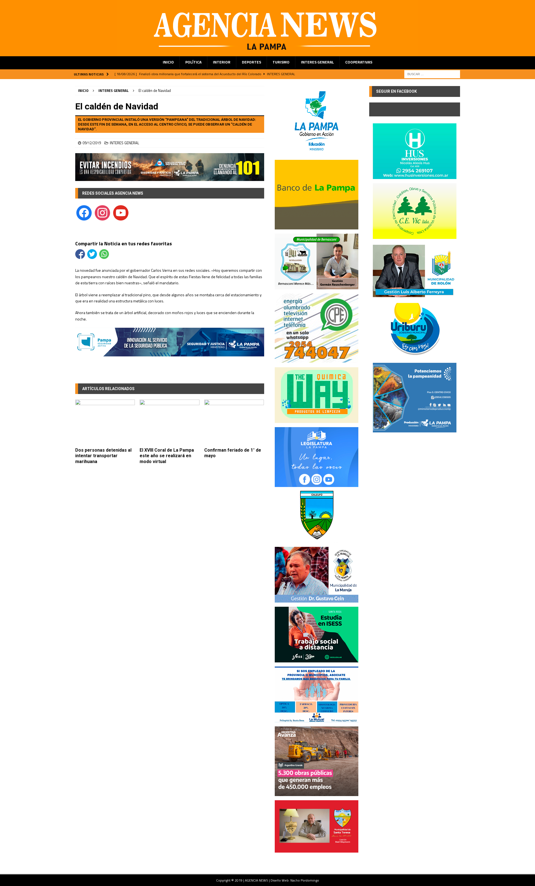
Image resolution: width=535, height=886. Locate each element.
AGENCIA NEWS (257, 880)
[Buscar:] (432, 74)
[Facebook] (84, 212)
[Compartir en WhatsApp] (104, 254)
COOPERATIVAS (358, 62)
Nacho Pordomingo (304, 880)
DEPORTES (251, 62)
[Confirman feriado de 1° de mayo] (234, 422)
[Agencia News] (267, 53)
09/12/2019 (91, 143)
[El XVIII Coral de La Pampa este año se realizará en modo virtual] (170, 422)
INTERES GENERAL (317, 62)
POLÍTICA (193, 62)
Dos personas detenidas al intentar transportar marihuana (103, 455)
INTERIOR (221, 62)
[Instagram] (102, 212)
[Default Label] (120, 212)
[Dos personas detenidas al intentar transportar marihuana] (105, 422)
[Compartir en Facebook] (80, 254)
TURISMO (281, 62)
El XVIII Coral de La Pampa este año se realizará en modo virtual (167, 455)
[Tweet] (92, 254)
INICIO (168, 62)
